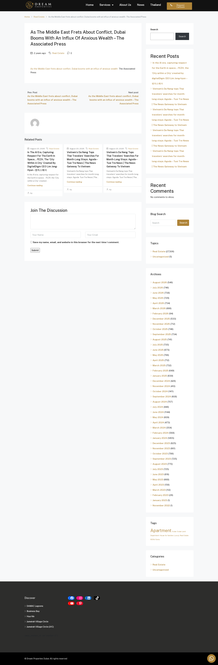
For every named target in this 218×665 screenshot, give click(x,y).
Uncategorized (161, 256)
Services (105, 4)
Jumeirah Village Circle (37, 621)
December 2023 (161, 443)
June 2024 (158, 412)
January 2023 (160, 500)
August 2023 (160, 464)
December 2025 (161, 318)
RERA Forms (155, 539)
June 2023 (158, 474)
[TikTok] (96, 598)
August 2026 (160, 282)
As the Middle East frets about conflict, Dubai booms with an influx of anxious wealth (74, 68)
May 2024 (158, 417)
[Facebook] (71, 598)
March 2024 (159, 427)
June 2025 (158, 350)
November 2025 (161, 324)
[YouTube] (71, 603)
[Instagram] (79, 598)
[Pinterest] (79, 603)
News (140, 4)
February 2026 (160, 313)
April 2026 (158, 303)
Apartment (160, 530)
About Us (125, 4)
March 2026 (159, 308)
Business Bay (33, 611)
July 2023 (158, 469)
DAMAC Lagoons (35, 606)
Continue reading (35, 185)
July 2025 (158, 344)
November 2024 (161, 386)
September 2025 (162, 334)
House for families (166, 535)
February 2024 (160, 433)
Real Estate (39, 17)
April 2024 (158, 422)
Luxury (176, 535)
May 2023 (158, 479)
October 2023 (160, 453)
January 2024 (160, 438)
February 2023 (160, 495)
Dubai (174, 531)
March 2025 (159, 365)
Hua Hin (30, 616)
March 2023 (159, 490)
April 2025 (158, 360)
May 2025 (158, 355)
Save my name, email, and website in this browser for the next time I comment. (76, 242)
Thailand (155, 4)
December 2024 (161, 381)
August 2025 (160, 339)
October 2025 (160, 329)
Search (154, 29)
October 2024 (160, 391)
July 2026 (158, 287)
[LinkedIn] (88, 598)
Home (90, 4)
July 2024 (158, 407)
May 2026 (158, 298)
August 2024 (160, 401)
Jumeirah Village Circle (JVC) (40, 627)
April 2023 (158, 484)
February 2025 (160, 370)
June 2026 (158, 293)
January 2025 (160, 376)
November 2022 (161, 505)
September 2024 (162, 396)
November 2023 (161, 448)
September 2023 (162, 459)
